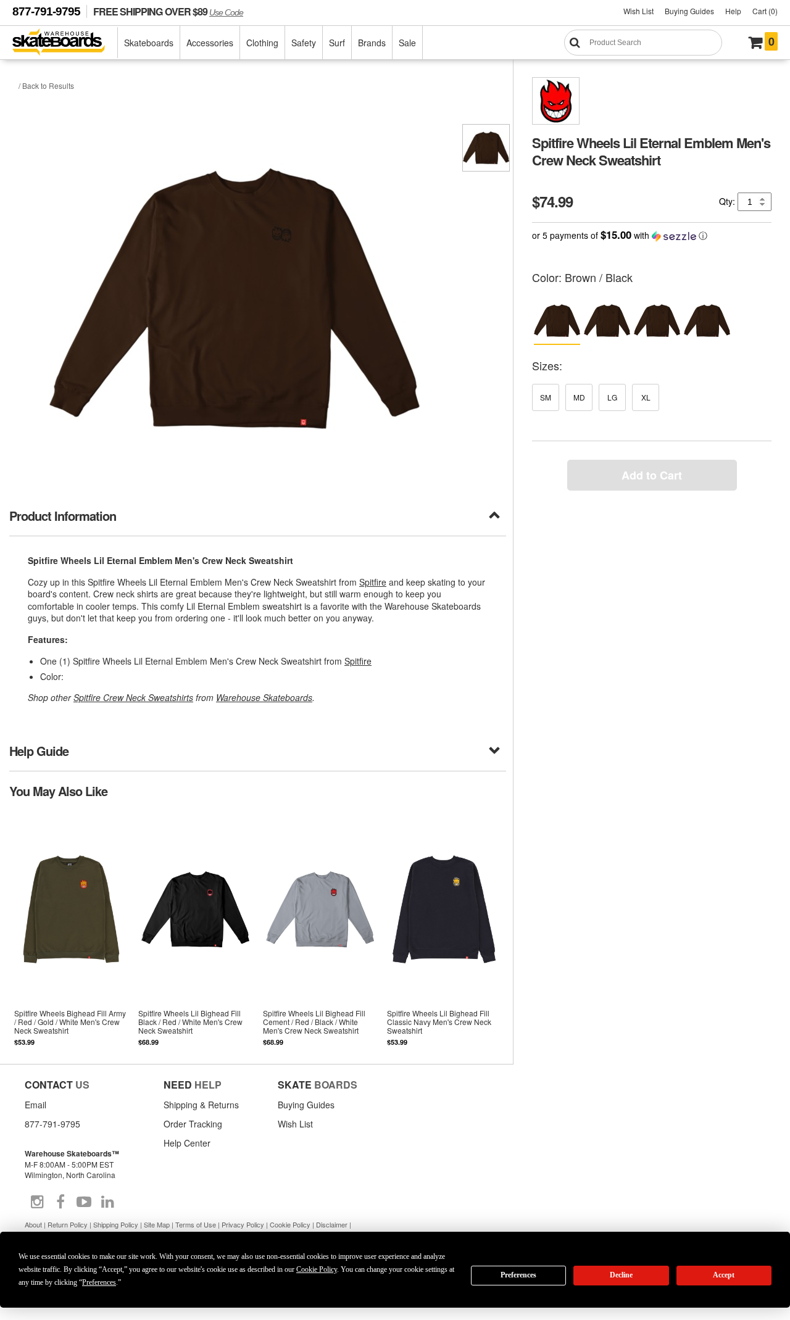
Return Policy (68, 1224)
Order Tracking (193, 1124)
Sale (407, 42)
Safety (303, 42)
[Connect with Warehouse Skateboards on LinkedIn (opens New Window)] (107, 1202)
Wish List (638, 11)
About (33, 1224)
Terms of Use (195, 1224)
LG (612, 397)
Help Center (187, 1143)
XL (646, 397)
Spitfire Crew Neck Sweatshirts (133, 697)
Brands (372, 42)
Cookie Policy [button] (316, 1269)
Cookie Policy (290, 1224)
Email (35, 1104)
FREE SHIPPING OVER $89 (168, 11)
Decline (621, 1275)
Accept (723, 1275)
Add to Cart (652, 475)
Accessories (209, 42)
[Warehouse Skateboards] (65, 43)
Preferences (518, 1275)
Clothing (262, 42)
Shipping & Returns (201, 1104)
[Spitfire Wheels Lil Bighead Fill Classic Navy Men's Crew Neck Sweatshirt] (444, 930)
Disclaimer (331, 1224)
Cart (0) (765, 11)
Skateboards (148, 42)
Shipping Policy (115, 1224)
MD (579, 397)
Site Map (157, 1224)
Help (733, 11)
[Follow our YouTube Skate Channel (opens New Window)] (84, 1202)
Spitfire (372, 582)
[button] (651, 235)
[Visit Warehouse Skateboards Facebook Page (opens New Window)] (60, 1202)
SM (545, 397)
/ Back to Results (46, 85)
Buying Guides (689, 11)
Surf (337, 42)
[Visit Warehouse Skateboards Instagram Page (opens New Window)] (37, 1202)
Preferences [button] (99, 1282)
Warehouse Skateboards (264, 697)
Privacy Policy (243, 1224)
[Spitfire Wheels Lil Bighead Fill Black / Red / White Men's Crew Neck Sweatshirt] (195, 930)
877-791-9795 (46, 11)
